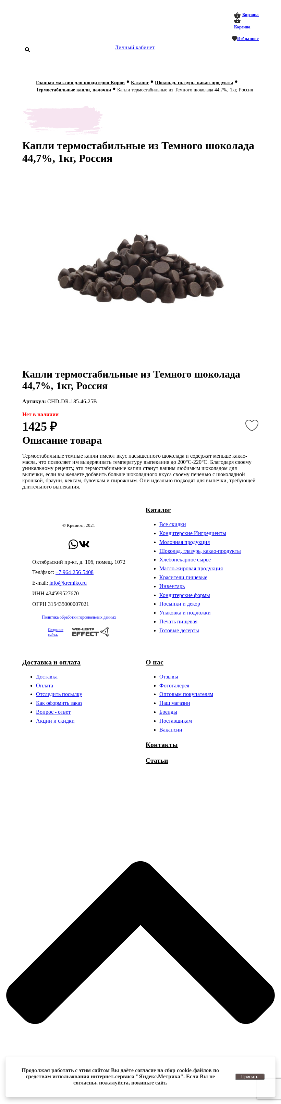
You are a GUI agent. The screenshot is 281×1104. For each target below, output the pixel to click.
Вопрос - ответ (53, 712)
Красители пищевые (183, 577)
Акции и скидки (55, 721)
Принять (249, 1076)
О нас (154, 662)
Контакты (162, 744)
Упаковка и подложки (185, 613)
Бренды (168, 712)
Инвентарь (172, 586)
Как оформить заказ (59, 703)
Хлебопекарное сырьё (185, 559)
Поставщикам (175, 721)
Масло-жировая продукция (191, 568)
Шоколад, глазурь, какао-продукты (194, 82)
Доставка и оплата (51, 662)
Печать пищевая (178, 621)
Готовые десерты (179, 630)
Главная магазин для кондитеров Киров (80, 82)
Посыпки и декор (179, 604)
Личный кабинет (135, 47)
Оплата (44, 685)
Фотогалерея (174, 685)
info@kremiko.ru (68, 583)
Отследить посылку (59, 694)
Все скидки (172, 524)
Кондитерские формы (184, 595)
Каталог (140, 82)
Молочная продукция (184, 542)
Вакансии (170, 730)
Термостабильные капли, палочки (73, 89)
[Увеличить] (140, 271)
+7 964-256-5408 (75, 572)
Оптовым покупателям (186, 694)
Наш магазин (174, 703)
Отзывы (168, 677)
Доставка (47, 677)
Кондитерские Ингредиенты (192, 533)
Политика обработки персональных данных (79, 617)
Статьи (157, 760)
